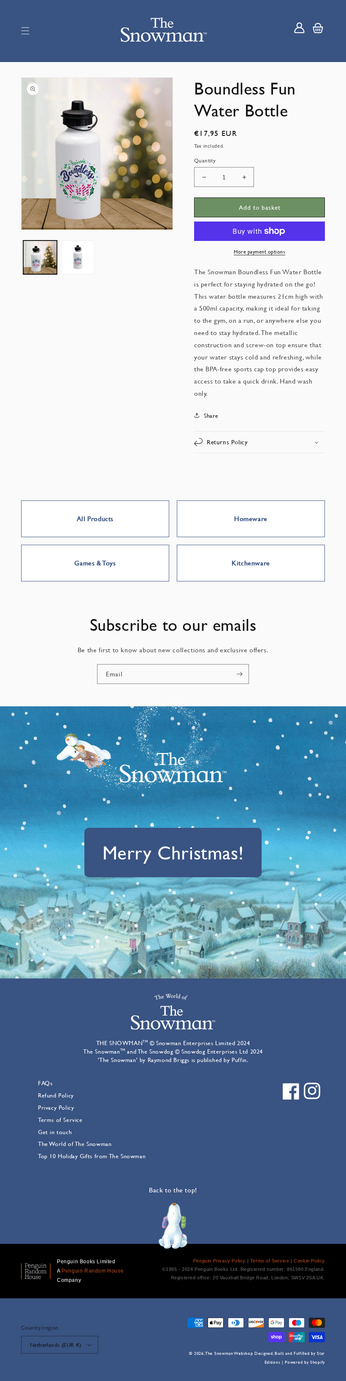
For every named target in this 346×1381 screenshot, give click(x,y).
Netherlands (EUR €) (55, 1345)
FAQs (45, 1082)
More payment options (259, 251)
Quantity (205, 160)
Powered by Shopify (305, 1362)
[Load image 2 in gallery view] (78, 257)
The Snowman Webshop (229, 1353)
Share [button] (211, 415)
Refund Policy (56, 1095)
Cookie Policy (309, 1260)
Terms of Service (60, 1119)
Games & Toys (95, 563)
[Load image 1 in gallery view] (40, 257)
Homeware (251, 518)
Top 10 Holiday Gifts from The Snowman (92, 1155)
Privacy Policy (56, 1107)
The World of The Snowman (74, 1143)
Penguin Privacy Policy (219, 1260)
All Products (95, 518)
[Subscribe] (239, 674)
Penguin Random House (93, 1271)
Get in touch (55, 1131)
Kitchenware (251, 563)
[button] (25, 31)
